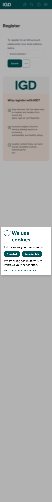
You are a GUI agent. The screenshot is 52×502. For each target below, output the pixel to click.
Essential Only (32, 254)
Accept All (12, 254)
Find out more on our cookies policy (21, 270)
